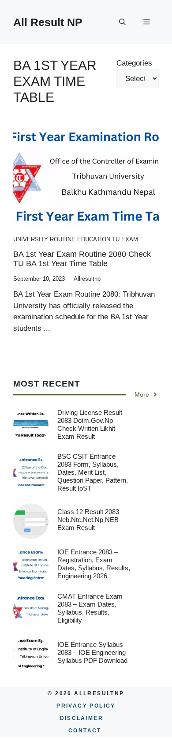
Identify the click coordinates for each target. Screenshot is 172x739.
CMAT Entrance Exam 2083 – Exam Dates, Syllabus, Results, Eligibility (90, 608)
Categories (134, 63)
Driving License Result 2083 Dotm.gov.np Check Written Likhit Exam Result (89, 424)
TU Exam (125, 239)
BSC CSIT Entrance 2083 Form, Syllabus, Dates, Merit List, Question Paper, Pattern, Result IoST (92, 472)
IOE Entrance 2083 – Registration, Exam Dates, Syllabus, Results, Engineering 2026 (93, 564)
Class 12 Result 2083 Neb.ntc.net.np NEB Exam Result (88, 519)
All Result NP (47, 22)
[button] (122, 22)
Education (93, 239)
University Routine (44, 239)
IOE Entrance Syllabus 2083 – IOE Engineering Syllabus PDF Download (92, 652)
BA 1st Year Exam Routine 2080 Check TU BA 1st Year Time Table (82, 259)
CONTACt (84, 730)
